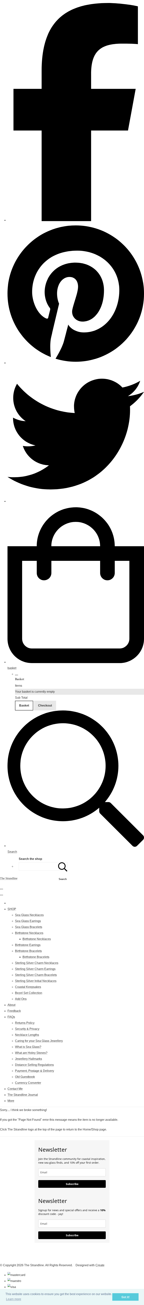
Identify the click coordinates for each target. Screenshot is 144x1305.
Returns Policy (24, 1022)
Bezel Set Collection (28, 993)
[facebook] (76, 220)
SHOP (12, 909)
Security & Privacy (27, 1028)
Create (99, 1265)
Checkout (45, 705)
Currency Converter (28, 1082)
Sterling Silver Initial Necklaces (35, 981)
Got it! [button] (126, 1296)
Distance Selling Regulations (34, 1064)
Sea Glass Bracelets (28, 927)
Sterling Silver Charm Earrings (35, 969)
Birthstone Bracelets (28, 951)
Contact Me (15, 1088)
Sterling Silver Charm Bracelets (36, 975)
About (11, 1005)
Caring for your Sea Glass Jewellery (39, 1040)
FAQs (11, 1016)
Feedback (14, 1011)
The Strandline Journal (23, 1094)
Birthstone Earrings (27, 945)
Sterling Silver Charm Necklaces (36, 963)
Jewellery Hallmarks (28, 1058)
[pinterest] (76, 362)
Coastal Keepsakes (28, 987)
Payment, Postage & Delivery (34, 1070)
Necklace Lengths (27, 1034)
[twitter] (76, 501)
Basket (24, 705)
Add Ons (21, 999)
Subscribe (72, 1184)
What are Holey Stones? (31, 1052)
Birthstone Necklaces (29, 933)
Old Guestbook (25, 1076)
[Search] (63, 866)
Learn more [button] (13, 1299)
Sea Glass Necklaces (29, 915)
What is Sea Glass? (28, 1046)
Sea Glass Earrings (28, 921)
